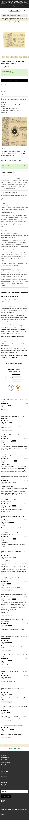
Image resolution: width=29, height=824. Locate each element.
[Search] (4, 10)
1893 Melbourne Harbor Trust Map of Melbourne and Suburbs (12, 533)
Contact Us (4, 776)
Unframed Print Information (8, 172)
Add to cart (14, 81)
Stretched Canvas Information (9, 192)
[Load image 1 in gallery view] (14, 39)
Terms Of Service (5, 762)
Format (3, 92)
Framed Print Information (7, 231)
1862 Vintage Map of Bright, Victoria (13, 725)
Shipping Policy (5, 757)
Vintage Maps (7, 814)
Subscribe (6, 796)
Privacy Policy (4, 765)
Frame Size (4, 85)
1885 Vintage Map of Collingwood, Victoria (15, 594)
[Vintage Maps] (14, 10)
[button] (8, 374)
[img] (14, 369)
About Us (3, 773)
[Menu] (1, 10)
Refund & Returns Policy (7, 760)
